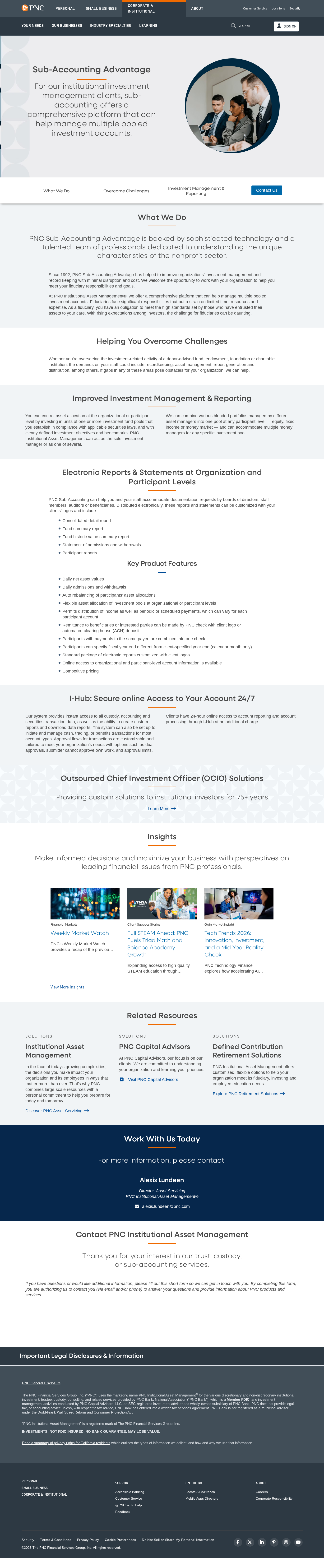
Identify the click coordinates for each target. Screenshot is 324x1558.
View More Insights (67, 987)
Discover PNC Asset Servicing (54, 1110)
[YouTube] (298, 1542)
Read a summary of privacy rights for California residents (66, 1443)
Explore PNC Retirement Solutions (246, 1093)
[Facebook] (238, 1542)
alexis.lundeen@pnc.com (165, 1206)
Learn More (159, 808)
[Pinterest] (274, 1542)
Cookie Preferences (120, 1540)
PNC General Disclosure (41, 1383)
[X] (250, 1542)
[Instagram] (286, 1542)
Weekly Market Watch (80, 933)
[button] (33, 26)
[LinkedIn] (262, 1542)
